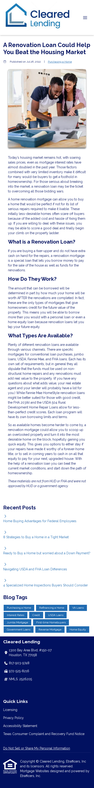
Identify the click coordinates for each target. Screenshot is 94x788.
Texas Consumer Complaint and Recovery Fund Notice (43, 734)
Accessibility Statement (20, 726)
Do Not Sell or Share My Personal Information (36, 748)
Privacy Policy (13, 718)
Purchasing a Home (60, 61)
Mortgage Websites (35, 771)
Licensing (10, 710)
